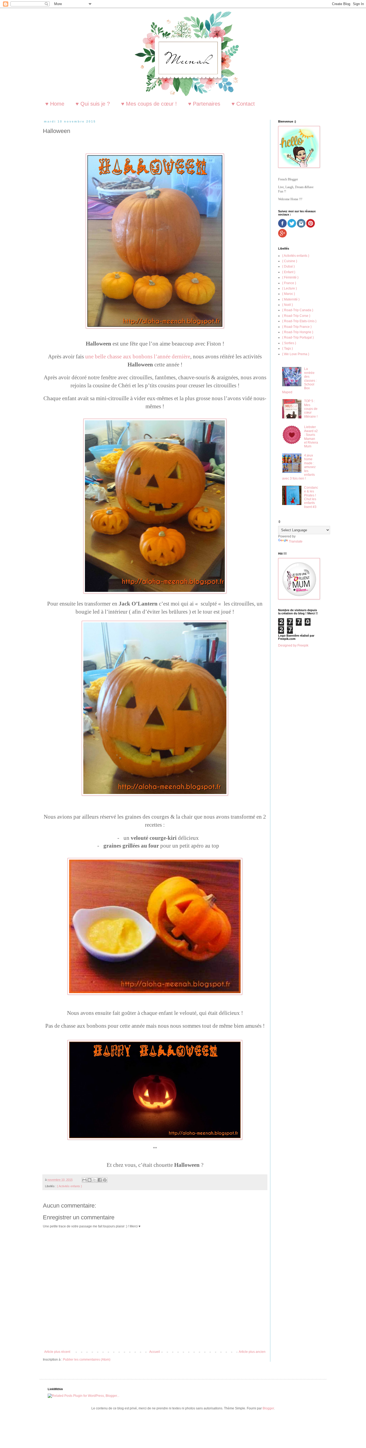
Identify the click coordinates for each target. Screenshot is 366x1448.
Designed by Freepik (293, 645)
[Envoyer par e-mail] (84, 1180)
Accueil (154, 1352)
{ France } (289, 283)
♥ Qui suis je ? (93, 104)
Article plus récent (57, 1352)
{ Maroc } (288, 294)
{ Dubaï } (288, 266)
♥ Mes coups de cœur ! (149, 104)
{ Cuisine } (289, 261)
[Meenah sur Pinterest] (310, 226)
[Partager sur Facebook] (99, 1180)
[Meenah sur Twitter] (291, 226)
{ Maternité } (291, 299)
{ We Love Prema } (295, 354)
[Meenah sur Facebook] (282, 226)
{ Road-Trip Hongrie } (297, 332)
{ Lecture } (289, 288)
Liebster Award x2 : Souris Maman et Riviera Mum (311, 436)
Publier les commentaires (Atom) (86, 1359)
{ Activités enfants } (69, 1186)
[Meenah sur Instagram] (301, 226)
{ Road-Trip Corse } (296, 316)
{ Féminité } (290, 277)
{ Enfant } (288, 272)
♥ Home (54, 104)
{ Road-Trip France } (297, 327)
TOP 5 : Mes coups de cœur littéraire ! (311, 408)
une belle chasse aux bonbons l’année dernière (137, 356)
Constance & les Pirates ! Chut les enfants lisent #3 (311, 497)
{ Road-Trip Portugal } (298, 337)
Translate (295, 541)
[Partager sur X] (94, 1180)
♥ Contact (243, 104)
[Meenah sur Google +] (282, 236)
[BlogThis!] (89, 1180)
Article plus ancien (252, 1352)
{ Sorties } (289, 343)
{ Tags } (287, 348)
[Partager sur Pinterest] (104, 1180)
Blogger (268, 1408)
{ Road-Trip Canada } (297, 310)
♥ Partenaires (204, 104)
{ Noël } (287, 305)
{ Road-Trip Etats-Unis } (299, 321)
